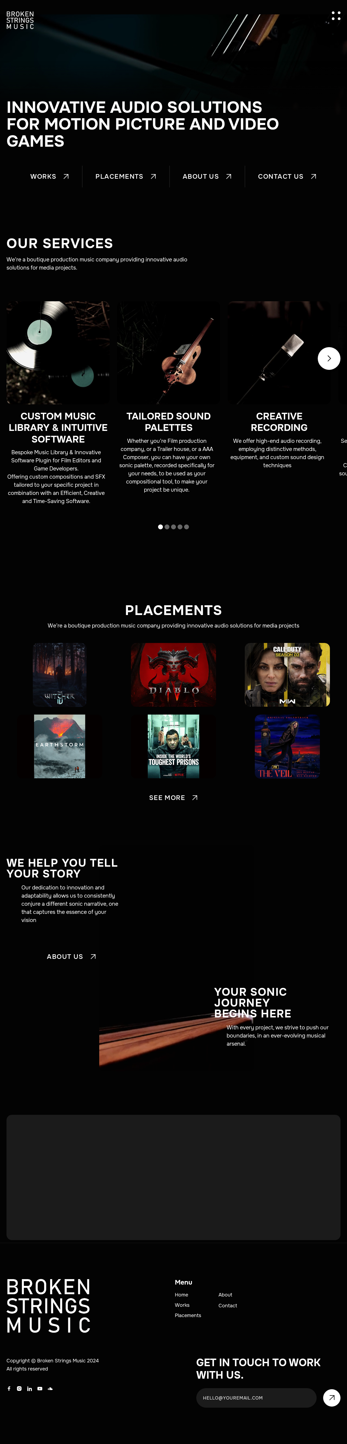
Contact (228, 1306)
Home (181, 1295)
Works (182, 1305)
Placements (188, 1315)
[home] (20, 20)
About (225, 1295)
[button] (336, 15)
